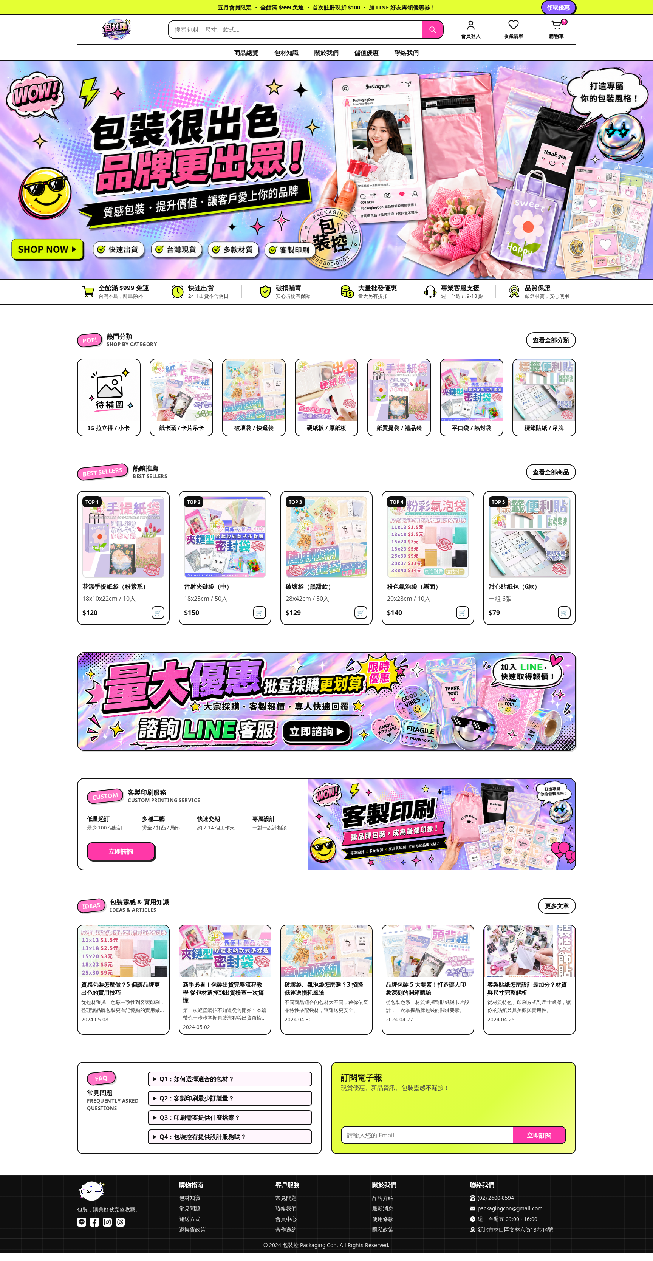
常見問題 (189, 1208)
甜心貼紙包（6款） (514, 586)
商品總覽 (246, 52)
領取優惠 (558, 7)
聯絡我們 (407, 52)
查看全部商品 (551, 472)
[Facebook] (94, 1222)
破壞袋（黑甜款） (310, 586)
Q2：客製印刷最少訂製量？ (196, 1098)
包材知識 (286, 52)
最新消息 (382, 1208)
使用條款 (382, 1218)
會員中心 (286, 1218)
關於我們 (326, 52)
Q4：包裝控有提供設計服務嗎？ (202, 1137)
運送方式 (189, 1218)
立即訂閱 (539, 1135)
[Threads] (120, 1222)
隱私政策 (382, 1229)
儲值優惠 (366, 52)
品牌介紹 (382, 1197)
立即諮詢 (121, 851)
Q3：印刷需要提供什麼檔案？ (199, 1117)
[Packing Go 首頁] (118, 29)
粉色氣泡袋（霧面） (414, 586)
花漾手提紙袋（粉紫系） (115, 586)
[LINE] (81, 1222)
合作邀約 (286, 1229)
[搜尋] (432, 29)
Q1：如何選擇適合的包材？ (196, 1079)
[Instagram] (107, 1222)
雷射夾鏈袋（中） (208, 586)
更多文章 (557, 906)
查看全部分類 (551, 340)
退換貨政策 (192, 1229)
